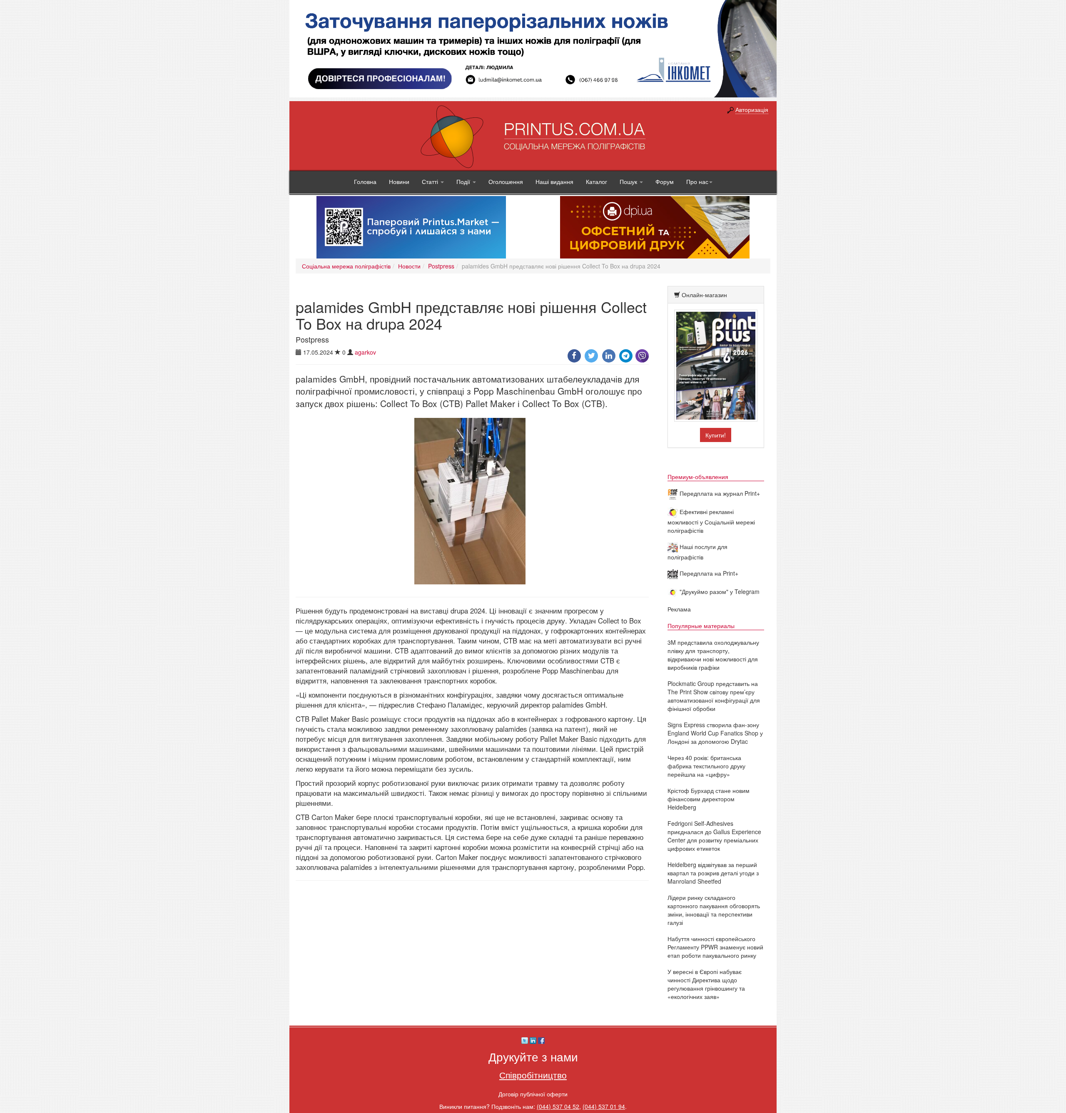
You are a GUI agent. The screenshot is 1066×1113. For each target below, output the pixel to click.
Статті (431, 181)
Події (464, 181)
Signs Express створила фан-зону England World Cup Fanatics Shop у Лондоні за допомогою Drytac (715, 732)
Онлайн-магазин (704, 295)
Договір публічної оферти (533, 1094)
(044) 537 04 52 (558, 1106)
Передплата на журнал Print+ (719, 493)
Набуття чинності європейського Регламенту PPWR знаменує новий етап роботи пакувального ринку (715, 946)
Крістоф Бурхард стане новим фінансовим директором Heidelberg (708, 798)
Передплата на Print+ (708, 573)
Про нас (697, 181)
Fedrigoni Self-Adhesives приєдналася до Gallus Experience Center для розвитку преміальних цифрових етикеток (714, 835)
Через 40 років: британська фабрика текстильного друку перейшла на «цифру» (706, 765)
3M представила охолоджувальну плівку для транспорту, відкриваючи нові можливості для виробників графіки (713, 654)
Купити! (715, 435)
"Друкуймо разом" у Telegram (719, 591)
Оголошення (505, 181)
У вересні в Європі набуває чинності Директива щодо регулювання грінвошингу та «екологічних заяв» (706, 984)
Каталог (596, 181)
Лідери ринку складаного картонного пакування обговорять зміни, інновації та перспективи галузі (713, 910)
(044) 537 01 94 (604, 1106)
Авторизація (751, 109)
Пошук (629, 181)
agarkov (365, 352)
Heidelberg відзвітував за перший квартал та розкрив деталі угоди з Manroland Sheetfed (713, 872)
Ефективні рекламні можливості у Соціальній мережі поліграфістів (711, 520)
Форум (664, 181)
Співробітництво (533, 1074)
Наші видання (554, 181)
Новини (399, 181)
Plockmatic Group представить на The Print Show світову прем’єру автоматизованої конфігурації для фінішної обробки (713, 696)
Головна (365, 181)
